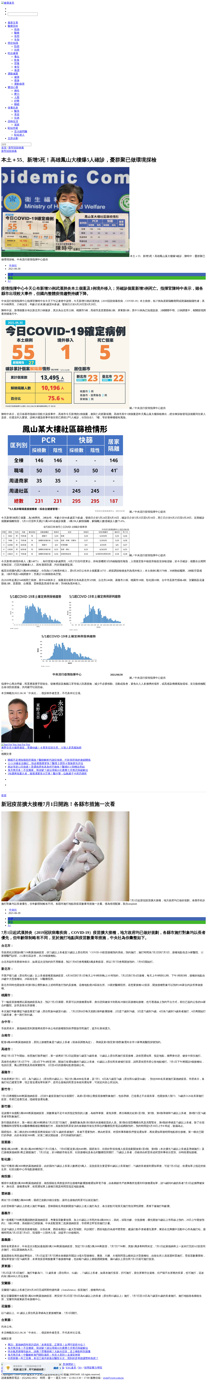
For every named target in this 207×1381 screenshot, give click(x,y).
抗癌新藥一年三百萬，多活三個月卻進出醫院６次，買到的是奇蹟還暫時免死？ (53, 1358)
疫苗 (3, 795)
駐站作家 (13, 128)
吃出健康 (13, 53)
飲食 (16, 60)
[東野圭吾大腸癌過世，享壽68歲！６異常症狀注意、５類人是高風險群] (103, 720)
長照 (16, 36)
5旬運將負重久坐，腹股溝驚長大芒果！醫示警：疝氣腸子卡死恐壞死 (47, 773)
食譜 (16, 70)
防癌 (16, 46)
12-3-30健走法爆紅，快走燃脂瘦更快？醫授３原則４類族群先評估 (45, 763)
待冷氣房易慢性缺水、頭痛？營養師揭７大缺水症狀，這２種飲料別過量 (49, 1351)
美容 (16, 114)
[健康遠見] (7, 2)
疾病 (16, 29)
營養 (16, 63)
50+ (80, 1367)
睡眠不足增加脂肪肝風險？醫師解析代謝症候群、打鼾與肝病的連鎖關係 (49, 760)
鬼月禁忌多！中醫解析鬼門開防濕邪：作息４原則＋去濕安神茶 (44, 1354)
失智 (16, 39)
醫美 (16, 111)
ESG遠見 (71, 1367)
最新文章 (13, 22)
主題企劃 (13, 138)
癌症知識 (13, 43)
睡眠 (16, 104)
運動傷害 (19, 83)
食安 (16, 66)
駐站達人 (19, 134)
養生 (16, 56)
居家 (16, 124)
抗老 (16, 117)
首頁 (3, 147)
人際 (16, 97)
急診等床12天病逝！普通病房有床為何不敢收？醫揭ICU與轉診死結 (46, 766)
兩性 (16, 90)
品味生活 (13, 121)
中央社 (13, 265)
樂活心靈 (13, 87)
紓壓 (16, 100)
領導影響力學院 (93, 1367)
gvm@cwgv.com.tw (113, 1377)
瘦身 (16, 80)
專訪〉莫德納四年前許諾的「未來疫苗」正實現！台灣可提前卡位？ (46, 1344)
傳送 (10, 277)
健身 (16, 77)
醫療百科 (13, 26)
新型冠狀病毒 (16, 147)
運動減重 (13, 73)
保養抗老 (13, 107)
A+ (9, 281)
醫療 (16, 32)
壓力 (16, 94)
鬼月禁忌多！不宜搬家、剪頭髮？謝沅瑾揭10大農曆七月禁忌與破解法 (48, 770)
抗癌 (16, 49)
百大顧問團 (20, 131)
